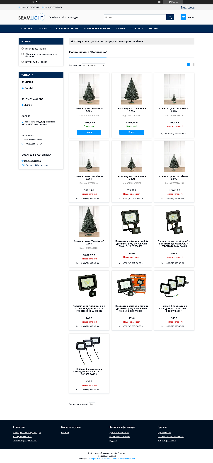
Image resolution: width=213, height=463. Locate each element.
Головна (26, 28)
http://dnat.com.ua (32, 160)
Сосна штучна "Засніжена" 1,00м (89, 177)
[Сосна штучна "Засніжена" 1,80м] (89, 89)
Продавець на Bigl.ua (106, 456)
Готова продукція (105, 41)
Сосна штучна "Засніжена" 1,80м (89, 109)
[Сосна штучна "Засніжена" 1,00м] (89, 156)
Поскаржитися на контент (99, 459)
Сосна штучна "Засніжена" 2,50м (89, 242)
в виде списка (193, 65)
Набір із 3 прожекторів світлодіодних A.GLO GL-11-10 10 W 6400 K (89, 371)
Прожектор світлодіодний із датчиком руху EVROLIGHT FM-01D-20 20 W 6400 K (131, 243)
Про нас (121, 28)
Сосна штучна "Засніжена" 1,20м (131, 177)
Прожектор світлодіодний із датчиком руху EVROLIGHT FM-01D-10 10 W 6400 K (174, 243)
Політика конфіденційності (171, 436)
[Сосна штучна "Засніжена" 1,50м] (174, 156)
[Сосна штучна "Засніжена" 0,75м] (174, 89)
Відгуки (153, 28)
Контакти (137, 28)
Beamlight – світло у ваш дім (27, 432)
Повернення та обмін (97, 28)
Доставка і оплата (67, 28)
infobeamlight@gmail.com (36, 165)
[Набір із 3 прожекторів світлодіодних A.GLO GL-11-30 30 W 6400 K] (174, 286)
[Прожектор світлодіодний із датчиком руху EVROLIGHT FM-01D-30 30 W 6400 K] (132, 286)
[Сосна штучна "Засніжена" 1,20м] (132, 156)
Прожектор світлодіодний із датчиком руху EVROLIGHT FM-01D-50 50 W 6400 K (89, 308)
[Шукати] (170, 17)
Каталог (42, 28)
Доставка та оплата (119, 432)
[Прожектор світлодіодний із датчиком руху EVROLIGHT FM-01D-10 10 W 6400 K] (174, 221)
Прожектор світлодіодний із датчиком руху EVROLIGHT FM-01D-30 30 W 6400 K (131, 308)
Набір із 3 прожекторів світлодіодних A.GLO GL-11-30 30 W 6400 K (174, 308)
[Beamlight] (32, 20)
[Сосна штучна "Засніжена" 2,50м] (89, 221)
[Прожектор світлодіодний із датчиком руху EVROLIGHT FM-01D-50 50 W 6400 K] (89, 286)
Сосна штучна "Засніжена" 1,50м (174, 177)
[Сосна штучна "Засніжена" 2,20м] (132, 89)
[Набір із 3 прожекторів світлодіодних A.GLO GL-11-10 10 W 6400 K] (89, 349)
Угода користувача (167, 440)
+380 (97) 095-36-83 (22, 436)
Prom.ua (121, 453)
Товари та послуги (84, 41)
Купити (89, 132)
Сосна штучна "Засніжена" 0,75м (174, 109)
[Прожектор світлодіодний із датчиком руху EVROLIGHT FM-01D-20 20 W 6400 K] (132, 221)
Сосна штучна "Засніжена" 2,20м (131, 109)
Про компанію (164, 432)
